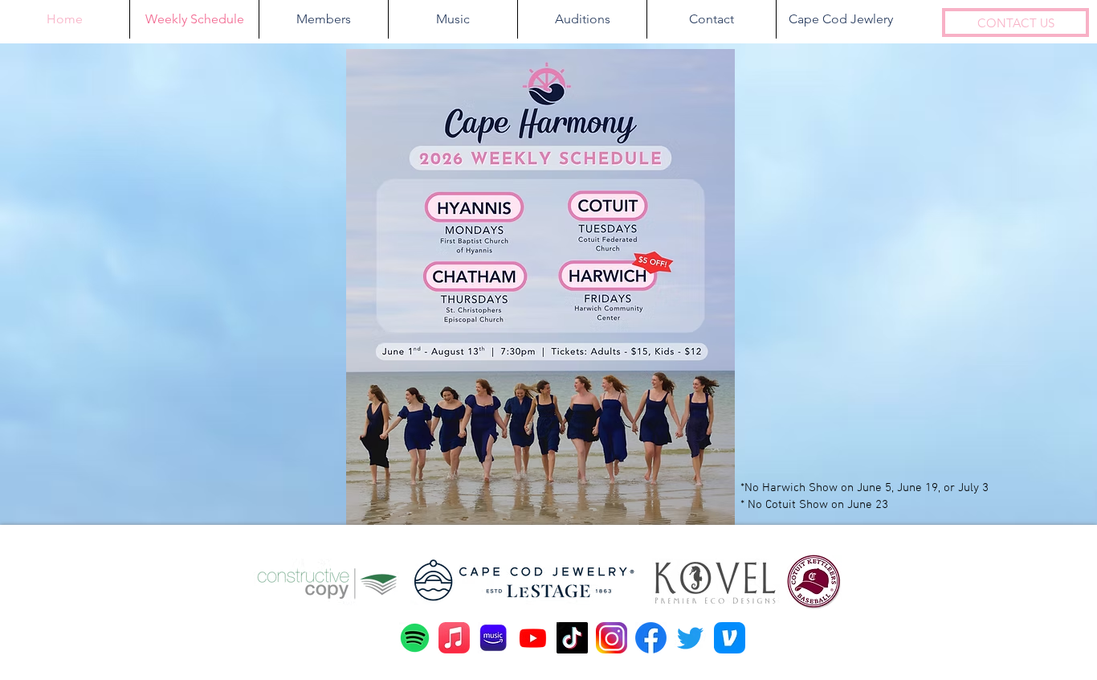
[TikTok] (572, 637)
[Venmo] (729, 637)
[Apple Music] (454, 637)
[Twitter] (690, 637)
